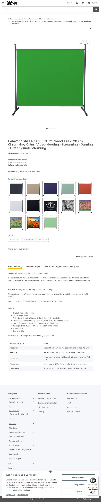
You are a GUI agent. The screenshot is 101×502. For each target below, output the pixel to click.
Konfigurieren (78, 485)
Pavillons (12, 423)
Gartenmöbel (14, 454)
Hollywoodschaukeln (17, 432)
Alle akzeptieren (78, 477)
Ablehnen (78, 492)
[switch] (92, 492)
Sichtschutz (22, 165)
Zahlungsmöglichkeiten (47, 403)
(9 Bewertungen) (25, 153)
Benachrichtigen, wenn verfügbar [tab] (61, 266)
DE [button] (68, 2)
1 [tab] (47, 128)
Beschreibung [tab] (15, 266)
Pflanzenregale (15, 458)
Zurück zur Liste (15, 19)
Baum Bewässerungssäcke (20, 450)
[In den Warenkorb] (10, 36)
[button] (77, 2)
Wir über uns (43, 407)
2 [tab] (49, 128)
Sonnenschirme (15, 441)
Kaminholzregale (16, 402)
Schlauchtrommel (16, 437)
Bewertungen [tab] (33, 266)
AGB (69, 403)
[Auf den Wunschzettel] (87, 42)
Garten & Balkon (15, 398)
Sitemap (41, 411)
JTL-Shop (88, 499)
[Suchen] (96, 9)
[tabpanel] (50, 80)
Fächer (13, 418)
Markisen (13, 428)
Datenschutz (22, 495)
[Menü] (97, 477)
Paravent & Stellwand (19, 414)
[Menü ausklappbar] (3, 1)
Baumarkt (12, 468)
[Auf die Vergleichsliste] (81, 42)
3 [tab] (51, 128)
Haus (10, 464)
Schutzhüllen (14, 445)
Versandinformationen (47, 398)
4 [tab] (54, 128)
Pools (11, 406)
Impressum (10, 495)
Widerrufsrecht (73, 411)
